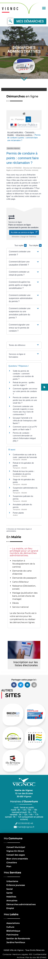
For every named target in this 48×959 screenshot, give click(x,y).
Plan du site (30, 957)
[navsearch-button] (10, 21)
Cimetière (11, 862)
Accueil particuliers (15, 132)
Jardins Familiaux (15, 942)
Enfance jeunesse (15, 885)
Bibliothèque (13, 931)
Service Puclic (24, 613)
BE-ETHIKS (41, 957)
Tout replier (19, 245)
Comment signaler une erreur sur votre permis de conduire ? (25, 391)
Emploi (10, 908)
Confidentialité (39, 954)
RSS (30, 954)
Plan (8, 866)
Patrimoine (12, 934)
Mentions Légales (20, 954)
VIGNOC (11, 8)
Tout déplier (34, 245)
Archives (21, 957)
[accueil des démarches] (24, 113)
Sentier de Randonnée (18, 938)
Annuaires (11, 900)
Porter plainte (18, 513)
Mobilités (11, 896)
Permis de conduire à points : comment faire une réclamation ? (24, 137)
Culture (10, 927)
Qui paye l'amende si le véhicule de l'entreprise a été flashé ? (24, 420)
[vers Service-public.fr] (24, 126)
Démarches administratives (21, 904)
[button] (44, 8)
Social (9, 889)
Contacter (7, 954)
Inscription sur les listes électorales (25, 664)
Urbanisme (12, 881)
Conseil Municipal (15, 847)
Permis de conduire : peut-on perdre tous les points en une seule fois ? (25, 400)
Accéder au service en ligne (23, 232)
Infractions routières (24, 135)
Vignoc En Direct (15, 851)
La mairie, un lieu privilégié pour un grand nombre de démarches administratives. (24, 552)
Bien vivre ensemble (17, 859)
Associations (13, 923)
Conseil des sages (15, 855)
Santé (9, 893)
